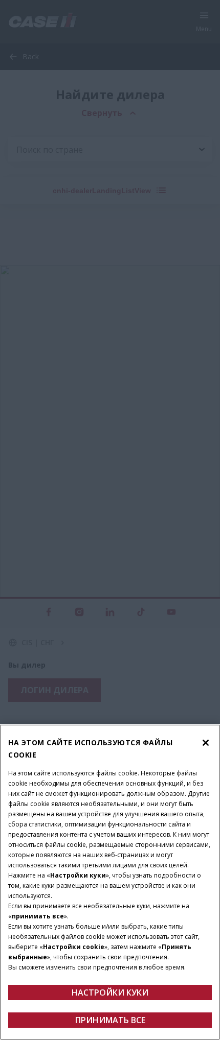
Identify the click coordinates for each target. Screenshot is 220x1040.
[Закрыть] (206, 743)
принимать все (110, 1020)
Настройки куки (110, 992)
